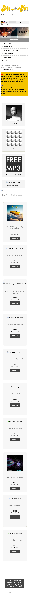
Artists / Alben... (16, 43)
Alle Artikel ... (8, 60)
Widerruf (19, 586)
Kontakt (19, 582)
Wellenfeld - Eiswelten (15, 428)
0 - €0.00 (23, 22)
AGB (9, 581)
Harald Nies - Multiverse (15, 477)
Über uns (10, 586)
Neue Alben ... (8, 57)
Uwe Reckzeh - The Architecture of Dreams (15, 292)
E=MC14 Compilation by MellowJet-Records (15, 227)
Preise (10, 584)
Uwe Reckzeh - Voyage (15, 540)
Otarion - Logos (15, 393)
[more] (3, 93)
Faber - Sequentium (15, 505)
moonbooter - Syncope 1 (15, 359)
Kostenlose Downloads (16, 50)
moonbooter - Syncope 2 (15, 324)
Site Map (18, 584)
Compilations (16, 46)
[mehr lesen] (20, 81)
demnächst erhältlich (16, 53)
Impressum (11, 582)
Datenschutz (17, 581)
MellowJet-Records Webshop (19, 592)
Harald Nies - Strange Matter (15, 255)
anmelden (8, 69)
